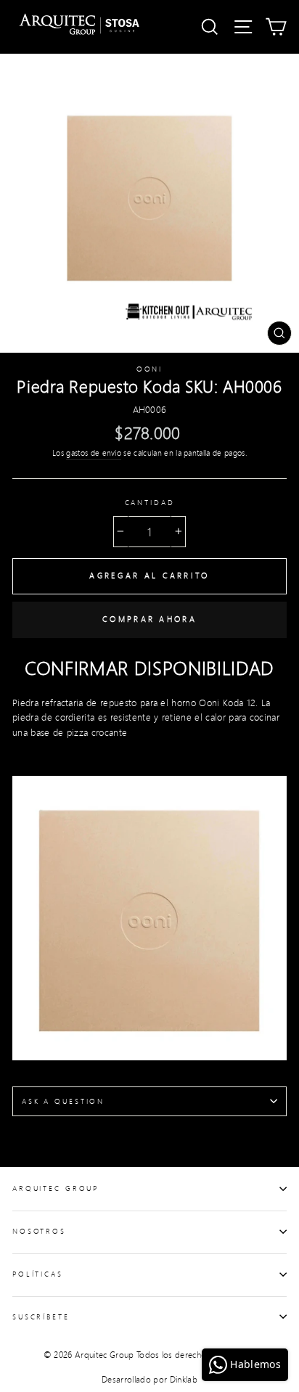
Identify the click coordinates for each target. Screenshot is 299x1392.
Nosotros (39, 1231)
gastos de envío (93, 453)
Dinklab (183, 1379)
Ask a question (63, 1101)
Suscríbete (41, 1316)
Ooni (149, 369)
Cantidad (150, 502)
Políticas (37, 1274)
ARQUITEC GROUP (55, 1188)
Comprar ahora (149, 619)
